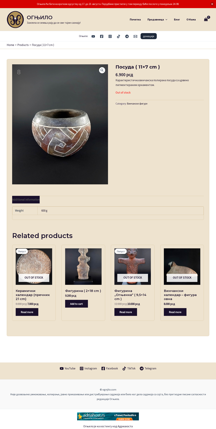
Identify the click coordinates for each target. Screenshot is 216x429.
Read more (27, 312)
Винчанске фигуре (137, 103)
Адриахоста (125, 426)
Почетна (135, 19)
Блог (177, 19)
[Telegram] (127, 36)
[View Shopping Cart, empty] (205, 19)
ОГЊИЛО (39, 17)
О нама (191, 19)
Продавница (155, 19)
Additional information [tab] (26, 199)
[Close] (212, 4)
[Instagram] (110, 36)
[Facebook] (101, 36)
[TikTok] (118, 36)
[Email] (135, 36)
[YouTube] (93, 36)
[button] (165, 19)
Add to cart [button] (76, 303)
